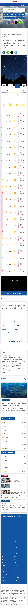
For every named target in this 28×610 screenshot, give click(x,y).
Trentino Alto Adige (6, 526)
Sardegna (16, 547)
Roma (15, 568)
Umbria (3, 535)
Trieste (3, 562)
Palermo (3, 580)
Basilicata (4, 544)
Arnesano (16, 329)
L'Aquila (15, 571)
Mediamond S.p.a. (12, 600)
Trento (3, 559)
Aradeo (4, 329)
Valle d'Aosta (16, 520)
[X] (16, 22)
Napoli (3, 571)
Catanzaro (16, 577)
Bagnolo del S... (6, 332)
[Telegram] (15, 52)
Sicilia (3, 547)
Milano (15, 556)
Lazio (15, 535)
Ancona (3, 565)
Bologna (16, 562)
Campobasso (4, 574)
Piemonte (4, 520)
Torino (3, 553)
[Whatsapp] (7, 52)
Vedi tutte (25, 379)
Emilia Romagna (5, 529)
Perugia (3, 568)
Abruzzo (16, 538)
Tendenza (6, 399)
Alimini (16, 321)
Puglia (15, 541)
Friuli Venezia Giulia (6, 532)
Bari (15, 574)
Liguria (3, 523)
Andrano (16, 325)
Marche (15, 529)
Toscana (16, 532)
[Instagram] (12, 22)
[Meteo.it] (24, 4)
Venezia (15, 559)
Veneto (15, 526)
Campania (4, 538)
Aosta (15, 553)
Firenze (15, 565)
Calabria (16, 544)
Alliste (3, 325)
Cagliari (15, 580)
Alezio (3, 321)
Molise (3, 541)
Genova (3, 556)
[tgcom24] (14, 1)
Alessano (16, 318)
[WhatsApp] (19, 22)
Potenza (3, 577)
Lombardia (16, 523)
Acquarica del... (6, 318)
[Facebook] (9, 22)
